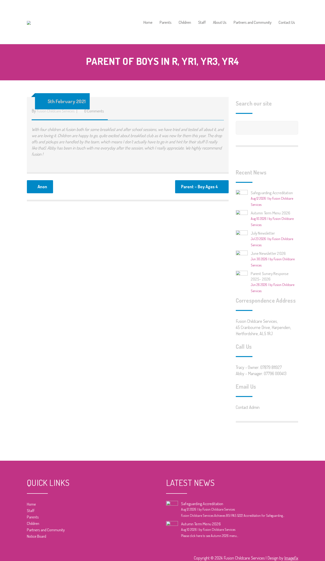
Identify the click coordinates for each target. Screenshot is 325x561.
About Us (220, 22)
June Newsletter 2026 (268, 253)
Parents (166, 22)
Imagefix (291, 558)
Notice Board (36, 536)
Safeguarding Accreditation (272, 192)
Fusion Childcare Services (56, 110)
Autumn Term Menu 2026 (271, 212)
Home (148, 22)
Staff (202, 22)
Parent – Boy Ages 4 (199, 186)
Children (185, 22)
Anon (42, 186)
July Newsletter (263, 233)
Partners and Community (252, 22)
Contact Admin (248, 407)
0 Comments (94, 110)
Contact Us (287, 22)
